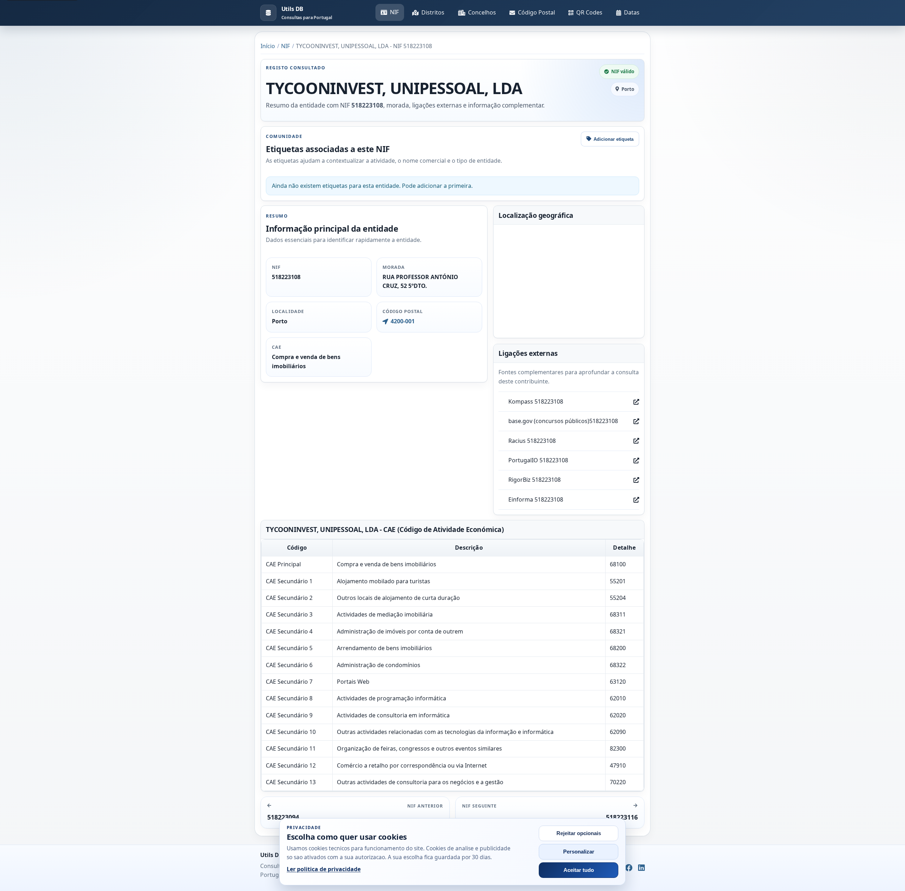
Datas (632, 12)
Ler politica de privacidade (324, 869)
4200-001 (402, 321)
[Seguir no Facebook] (628, 868)
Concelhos (482, 12)
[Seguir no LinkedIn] (641, 868)
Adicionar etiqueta (614, 139)
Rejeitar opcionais (578, 833)
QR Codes (589, 12)
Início (268, 46)
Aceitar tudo (579, 870)
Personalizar (578, 852)
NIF (394, 12)
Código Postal (536, 12)
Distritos (432, 12)
